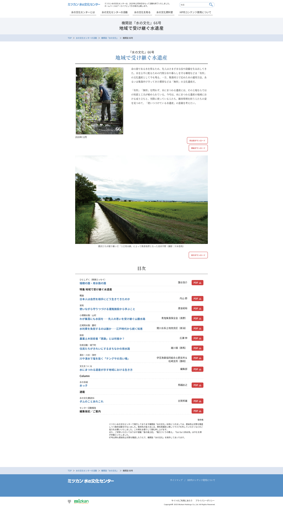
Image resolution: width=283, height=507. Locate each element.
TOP (70, 37)
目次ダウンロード (198, 255)
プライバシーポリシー (205, 500)
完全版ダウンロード (197, 140)
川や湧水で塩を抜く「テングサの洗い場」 (105, 358)
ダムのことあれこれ (91, 401)
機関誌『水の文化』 (110, 37)
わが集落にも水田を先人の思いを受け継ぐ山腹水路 (112, 319)
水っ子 (84, 385)
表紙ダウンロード (198, 148)
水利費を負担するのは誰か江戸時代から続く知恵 (111, 328)
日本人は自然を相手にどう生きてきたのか (105, 299)
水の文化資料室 (164, 12)
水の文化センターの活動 (115, 12)
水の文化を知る (142, 12)
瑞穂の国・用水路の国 (93, 283)
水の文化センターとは (83, 12)
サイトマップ (176, 479)
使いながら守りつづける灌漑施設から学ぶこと (107, 309)
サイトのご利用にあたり (181, 500)
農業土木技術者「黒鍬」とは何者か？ (102, 338)
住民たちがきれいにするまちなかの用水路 (105, 348)
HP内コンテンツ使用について (195, 12)
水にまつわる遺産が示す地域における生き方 (106, 369)
